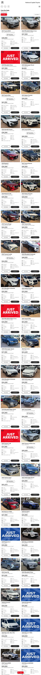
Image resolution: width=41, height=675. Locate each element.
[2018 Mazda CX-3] (10, 534)
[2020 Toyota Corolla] (10, 246)
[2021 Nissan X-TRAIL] (10, 503)
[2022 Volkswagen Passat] (30, 469)
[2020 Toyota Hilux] (30, 216)
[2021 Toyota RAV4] (10, 23)
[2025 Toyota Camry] (10, 469)
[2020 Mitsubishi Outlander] (10, 371)
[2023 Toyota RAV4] (30, 121)
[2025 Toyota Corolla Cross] (30, 435)
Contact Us (15, 48)
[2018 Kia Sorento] (10, 594)
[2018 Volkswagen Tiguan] (10, 341)
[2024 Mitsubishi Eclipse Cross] (30, 23)
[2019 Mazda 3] (10, 155)
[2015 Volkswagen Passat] (30, 57)
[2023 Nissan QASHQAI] (30, 655)
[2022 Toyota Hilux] (30, 310)
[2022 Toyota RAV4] (30, 401)
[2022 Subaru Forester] (30, 280)
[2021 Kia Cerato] (30, 341)
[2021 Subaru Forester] (30, 87)
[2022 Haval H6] (10, 564)
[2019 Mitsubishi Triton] (10, 57)
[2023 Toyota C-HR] (10, 435)
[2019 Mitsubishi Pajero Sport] (10, 401)
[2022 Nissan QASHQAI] (30, 534)
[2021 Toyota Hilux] (10, 87)
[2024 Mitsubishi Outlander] (30, 246)
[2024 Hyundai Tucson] (10, 121)
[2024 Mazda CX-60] (10, 186)
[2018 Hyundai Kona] (30, 594)
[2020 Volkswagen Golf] (30, 371)
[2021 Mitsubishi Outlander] (10, 280)
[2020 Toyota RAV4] (10, 655)
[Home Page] (2, 2)
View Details (6, 48)
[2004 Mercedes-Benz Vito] (10, 625)
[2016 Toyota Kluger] (10, 216)
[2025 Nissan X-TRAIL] (30, 625)
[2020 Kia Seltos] (30, 503)
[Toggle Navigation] (39, 6)
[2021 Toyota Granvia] (30, 155)
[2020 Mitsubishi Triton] (30, 564)
